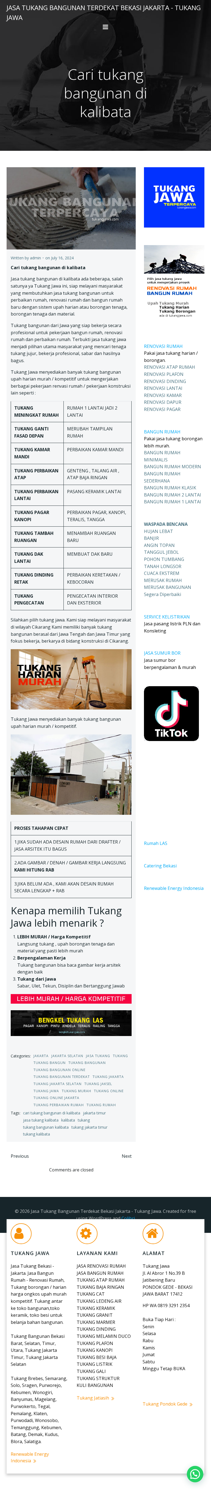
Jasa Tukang (98, 1056)
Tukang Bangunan (87, 1062)
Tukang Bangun (50, 1062)
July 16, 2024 (62, 257)
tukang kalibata (36, 1134)
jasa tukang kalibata (41, 1120)
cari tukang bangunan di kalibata (51, 1113)
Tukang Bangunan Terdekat (62, 1076)
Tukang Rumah (101, 1105)
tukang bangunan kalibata (46, 1127)
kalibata (68, 1120)
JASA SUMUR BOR (162, 653)
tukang (84, 1120)
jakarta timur (94, 1113)
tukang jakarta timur (89, 1127)
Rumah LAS (155, 843)
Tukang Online (109, 1091)
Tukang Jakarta (108, 1076)
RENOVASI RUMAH (163, 346)
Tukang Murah (76, 1091)
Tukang (120, 1056)
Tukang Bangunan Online (59, 1070)
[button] (195, 1474)
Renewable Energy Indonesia (174, 888)
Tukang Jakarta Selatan (58, 1084)
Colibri (128, 1218)
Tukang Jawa (46, 1091)
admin (35, 257)
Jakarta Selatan (67, 1056)
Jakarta (41, 1056)
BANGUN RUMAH (162, 432)
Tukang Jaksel (98, 1084)
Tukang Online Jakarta (56, 1097)
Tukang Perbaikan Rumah (59, 1105)
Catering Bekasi (160, 866)
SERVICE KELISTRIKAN (167, 617)
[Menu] (105, 27)
